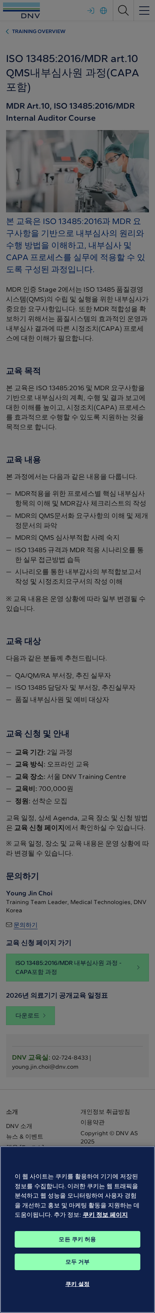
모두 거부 (77, 1261)
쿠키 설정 (77, 1284)
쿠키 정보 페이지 (105, 1214)
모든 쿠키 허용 (77, 1239)
